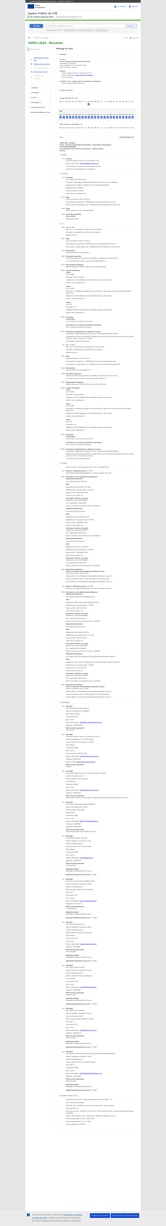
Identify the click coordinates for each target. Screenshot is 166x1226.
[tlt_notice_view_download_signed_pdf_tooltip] (89, 104)
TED (29, 38)
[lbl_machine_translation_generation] (81, 124)
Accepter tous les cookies (100, 1215)
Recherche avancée (69, 30)
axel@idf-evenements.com (88, 1030)
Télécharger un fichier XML (41, 59)
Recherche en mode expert (85, 30)
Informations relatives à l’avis (40, 112)
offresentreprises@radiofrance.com (91, 1073)
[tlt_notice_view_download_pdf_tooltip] (61, 117)
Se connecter (121, 6)
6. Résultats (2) (35, 102)
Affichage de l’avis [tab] (34, 49)
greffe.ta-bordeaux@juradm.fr (89, 821)
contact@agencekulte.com (88, 944)
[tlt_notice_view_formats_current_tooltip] (133, 137)
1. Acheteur (34, 88)
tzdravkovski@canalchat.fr (88, 901)
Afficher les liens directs (42, 64)
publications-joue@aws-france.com (91, 722)
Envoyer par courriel (40, 72)
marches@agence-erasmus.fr (84, 75)
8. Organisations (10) (37, 107)
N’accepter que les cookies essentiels (125, 1215)
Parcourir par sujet (101, 30)
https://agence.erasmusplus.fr (86, 762)
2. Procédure (34, 92)
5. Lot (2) (33, 97)
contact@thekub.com (86, 858)
